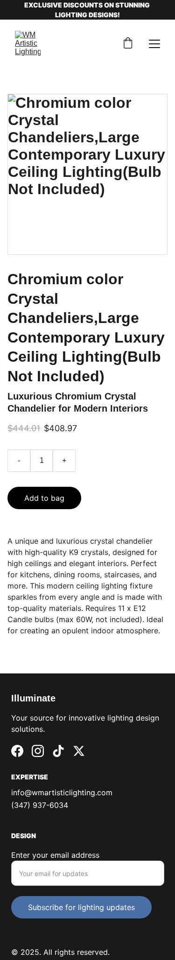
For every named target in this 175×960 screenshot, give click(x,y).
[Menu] (154, 44)
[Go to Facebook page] (17, 751)
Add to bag (44, 498)
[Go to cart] (128, 44)
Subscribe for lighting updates (81, 907)
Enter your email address (55, 855)
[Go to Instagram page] (38, 751)
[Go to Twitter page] (79, 751)
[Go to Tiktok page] (58, 751)
